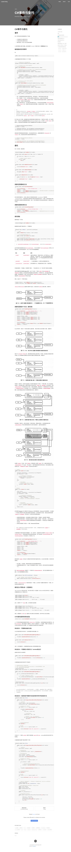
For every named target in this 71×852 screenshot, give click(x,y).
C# (15, 9)
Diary (16, 835)
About (64, 1)
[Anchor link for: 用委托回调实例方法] (13, 205)
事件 (58, 33)
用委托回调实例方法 (61, 40)
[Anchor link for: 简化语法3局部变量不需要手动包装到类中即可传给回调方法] (13, 696)
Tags (69, 1)
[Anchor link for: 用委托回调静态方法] (13, 184)
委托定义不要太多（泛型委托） (62, 45)
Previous (24, 808)
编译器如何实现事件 (61, 35)
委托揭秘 (59, 41)
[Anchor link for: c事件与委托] (13, 29)
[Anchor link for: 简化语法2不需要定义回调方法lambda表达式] (13, 649)
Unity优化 (44, 829)
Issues (34, 814)
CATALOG (60, 29)
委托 (58, 36)
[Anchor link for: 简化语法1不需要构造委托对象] (13, 628)
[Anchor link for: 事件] (13, 33)
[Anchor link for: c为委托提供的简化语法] (13, 616)
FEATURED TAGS (18, 825)
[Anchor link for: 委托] (13, 145)
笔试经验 (48, 827)
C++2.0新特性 (17, 829)
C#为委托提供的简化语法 (62, 46)
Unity (25, 829)
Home (60, 1)
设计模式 (33, 827)
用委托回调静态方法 (61, 38)
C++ (25, 827)
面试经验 (28, 827)
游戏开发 (40, 829)
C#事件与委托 (60, 31)
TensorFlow (43, 827)
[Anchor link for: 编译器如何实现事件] (13, 49)
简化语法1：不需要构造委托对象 (62, 48)
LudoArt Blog (4, 1)
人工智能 (16, 827)
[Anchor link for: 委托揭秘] (13, 216)
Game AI (29, 829)
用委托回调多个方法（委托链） (62, 43)
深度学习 (21, 827)
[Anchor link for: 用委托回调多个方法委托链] (13, 307)
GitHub (34, 846)
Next (44, 808)
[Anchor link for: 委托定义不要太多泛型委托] (13, 587)
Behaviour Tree (34, 829)
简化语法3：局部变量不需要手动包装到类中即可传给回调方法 (62, 51)
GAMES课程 (49, 829)
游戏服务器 (38, 827)
